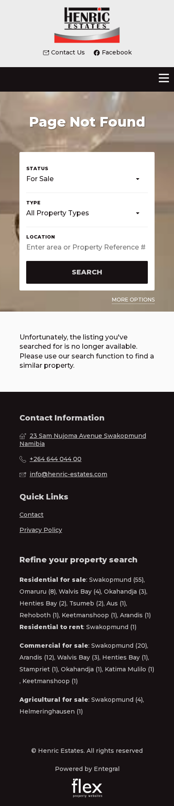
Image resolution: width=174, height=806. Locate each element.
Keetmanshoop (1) (89, 615)
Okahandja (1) (81, 669)
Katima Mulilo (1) (129, 669)
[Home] (87, 24)
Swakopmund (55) (116, 579)
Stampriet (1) (38, 669)
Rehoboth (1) (39, 615)
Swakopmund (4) (117, 699)
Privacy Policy (40, 530)
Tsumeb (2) (86, 603)
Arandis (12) (36, 657)
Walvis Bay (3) (78, 657)
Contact (31, 514)
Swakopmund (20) (119, 645)
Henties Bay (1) (125, 657)
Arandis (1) (135, 615)
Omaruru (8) (37, 591)
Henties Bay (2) (42, 603)
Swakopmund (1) (111, 627)
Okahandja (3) (125, 591)
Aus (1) (116, 603)
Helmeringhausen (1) (51, 711)
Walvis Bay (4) (80, 591)
